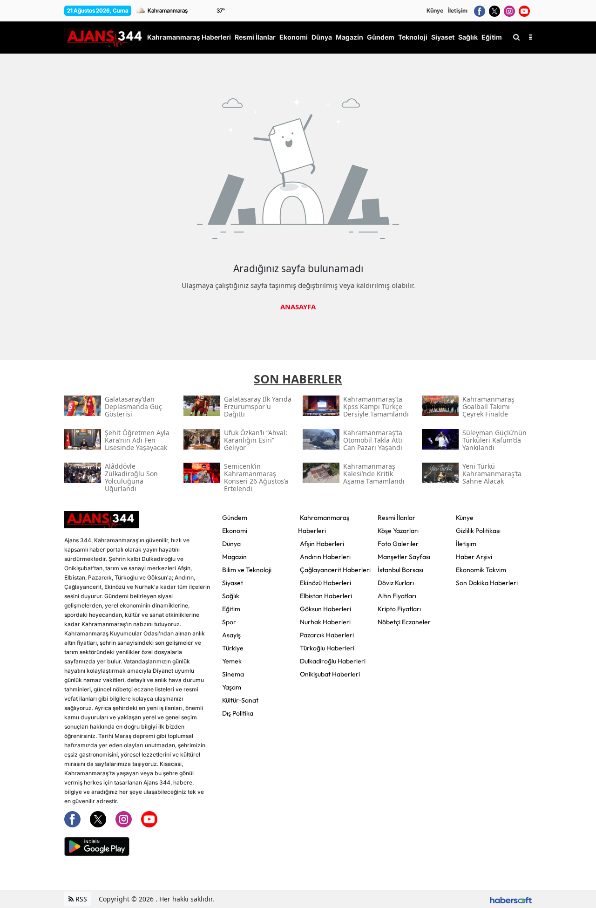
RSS (80, 898)
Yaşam (231, 687)
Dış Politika (237, 713)
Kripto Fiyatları (399, 609)
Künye (435, 10)
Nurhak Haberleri (325, 622)
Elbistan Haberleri (326, 596)
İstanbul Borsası (400, 570)
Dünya (231, 543)
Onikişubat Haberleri (330, 674)
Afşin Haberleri (322, 543)
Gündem (234, 517)
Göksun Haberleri (325, 609)
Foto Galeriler (398, 543)
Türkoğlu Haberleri (327, 648)
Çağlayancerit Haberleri (335, 570)
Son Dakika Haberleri (487, 583)
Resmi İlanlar (396, 517)
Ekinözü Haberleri (325, 583)
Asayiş (231, 635)
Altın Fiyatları (397, 596)
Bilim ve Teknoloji (246, 570)
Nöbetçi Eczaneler (404, 622)
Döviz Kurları (396, 583)
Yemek (232, 661)
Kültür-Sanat (240, 700)
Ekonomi (234, 530)
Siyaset (232, 583)
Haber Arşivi (474, 557)
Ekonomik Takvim (481, 570)
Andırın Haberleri (325, 557)
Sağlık (230, 596)
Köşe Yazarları (398, 530)
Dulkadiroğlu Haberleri (333, 661)
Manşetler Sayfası (404, 557)
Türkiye (233, 648)
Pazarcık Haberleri (327, 635)
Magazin (234, 557)
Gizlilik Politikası (478, 530)
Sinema (233, 674)
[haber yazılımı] (511, 899)
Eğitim (231, 609)
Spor (229, 622)
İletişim (457, 10)
